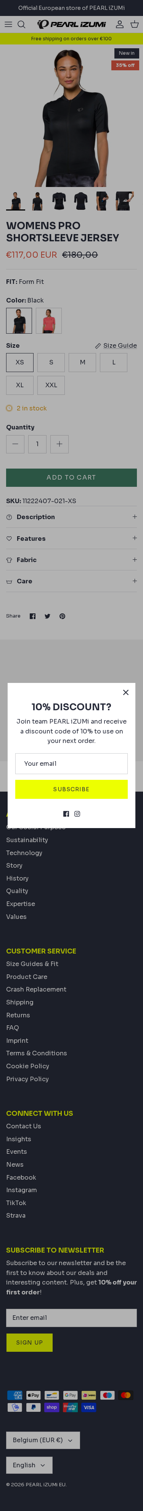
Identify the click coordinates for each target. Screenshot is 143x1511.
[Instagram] (77, 814)
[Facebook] (66, 814)
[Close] (125, 692)
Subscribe (71, 789)
